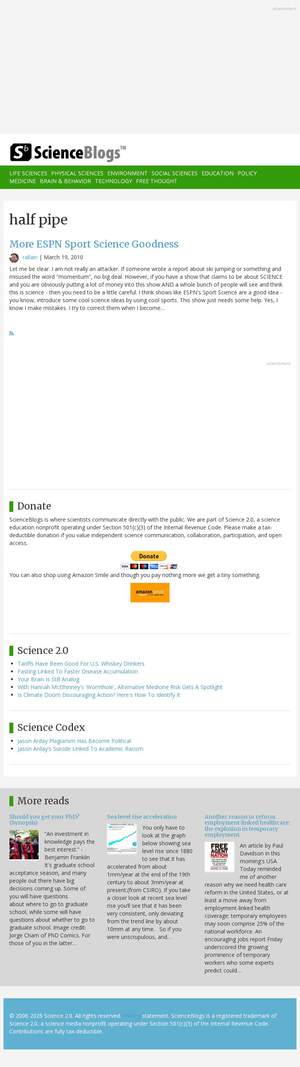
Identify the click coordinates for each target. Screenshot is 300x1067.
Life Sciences (28, 173)
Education (218, 173)
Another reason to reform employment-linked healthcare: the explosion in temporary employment (247, 825)
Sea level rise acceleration (142, 816)
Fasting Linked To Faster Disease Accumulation (78, 671)
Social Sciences (175, 173)
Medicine (22, 181)
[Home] (56, 152)
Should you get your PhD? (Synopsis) (44, 819)
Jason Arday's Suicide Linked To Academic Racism (80, 748)
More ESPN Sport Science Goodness (94, 244)
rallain (30, 257)
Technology (113, 181)
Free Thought (156, 181)
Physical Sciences (77, 173)
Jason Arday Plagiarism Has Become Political (74, 741)
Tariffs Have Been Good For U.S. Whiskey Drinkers (81, 663)
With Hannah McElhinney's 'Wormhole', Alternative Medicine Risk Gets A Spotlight (120, 687)
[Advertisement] (150, 68)
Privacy (132, 1015)
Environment (127, 173)
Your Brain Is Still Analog (48, 679)
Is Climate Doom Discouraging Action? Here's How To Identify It (99, 694)
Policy (247, 173)
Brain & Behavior (65, 181)
